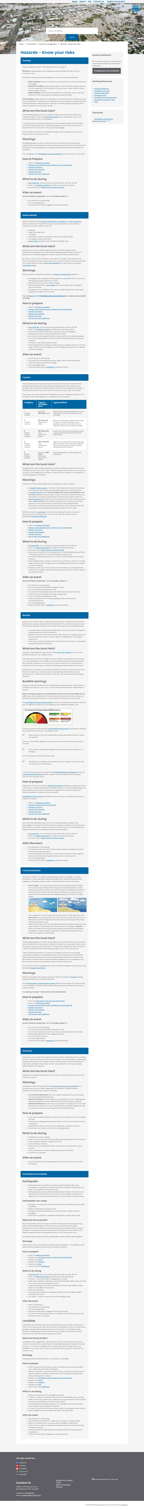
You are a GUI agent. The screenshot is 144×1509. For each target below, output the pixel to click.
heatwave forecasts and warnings (65, 1086)
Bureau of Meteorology (62, 274)
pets (40, 1264)
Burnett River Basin (51, 117)
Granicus (124, 1505)
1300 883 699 (29, 1493)
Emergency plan (100, 95)
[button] (54, 60)
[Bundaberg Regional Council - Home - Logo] (72, 10)
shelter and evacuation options (52, 187)
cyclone (73, 977)
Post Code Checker (64, 652)
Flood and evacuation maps (104, 100)
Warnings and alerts (42, 1003)
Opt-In (31, 154)
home (40, 1260)
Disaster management (48, 44)
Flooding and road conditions (106, 71)
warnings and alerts (42, 163)
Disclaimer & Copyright (64, 1480)
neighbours (50, 367)
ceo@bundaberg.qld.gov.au (31, 1495)
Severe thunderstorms (49, 221)
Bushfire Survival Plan (55, 786)
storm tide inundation (52, 263)
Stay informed (33, 183)
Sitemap (59, 1487)
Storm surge (32, 241)
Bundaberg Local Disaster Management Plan (102, 120)
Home (21, 44)
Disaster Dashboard (39, 516)
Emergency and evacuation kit (105, 97)
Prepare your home (35, 167)
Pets (96, 102)
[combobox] (117, 1)
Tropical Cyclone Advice (38, 488)
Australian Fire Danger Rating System (39, 702)
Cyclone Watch (35, 492)
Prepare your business (36, 169)
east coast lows (75, 221)
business (41, 1262)
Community (31, 44)
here (62, 128)
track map (41, 512)
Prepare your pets (35, 172)
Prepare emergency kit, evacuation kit (42, 805)
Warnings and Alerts (42, 307)
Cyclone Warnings (35, 499)
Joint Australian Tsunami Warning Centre (40, 983)
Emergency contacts (102, 91)
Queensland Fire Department (58, 729)
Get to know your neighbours (38, 174)
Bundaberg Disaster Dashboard (50, 154)
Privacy (58, 1482)
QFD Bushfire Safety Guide (32, 796)
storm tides (50, 285)
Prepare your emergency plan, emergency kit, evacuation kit (50, 165)
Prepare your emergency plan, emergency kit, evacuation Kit (50, 528)
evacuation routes (29, 265)
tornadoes (62, 221)
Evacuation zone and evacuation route (50, 1001)
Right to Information (63, 1485)
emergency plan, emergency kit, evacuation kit (55, 1257)
